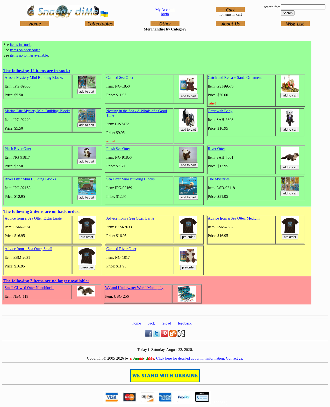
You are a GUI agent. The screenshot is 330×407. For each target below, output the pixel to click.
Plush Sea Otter (118, 149)
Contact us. (234, 358)
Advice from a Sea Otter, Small (28, 249)
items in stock (20, 45)
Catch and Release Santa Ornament (235, 77)
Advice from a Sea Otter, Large (130, 218)
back (151, 323)
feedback (185, 323)
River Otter (216, 149)
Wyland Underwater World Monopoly (134, 288)
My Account (164, 9)
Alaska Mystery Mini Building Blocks (34, 77)
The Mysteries (219, 179)
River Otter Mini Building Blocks (30, 179)
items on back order (25, 50)
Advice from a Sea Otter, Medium (233, 218)
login (165, 14)
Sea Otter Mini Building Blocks (130, 179)
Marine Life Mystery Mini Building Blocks (37, 111)
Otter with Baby (220, 111)
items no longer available (29, 55)
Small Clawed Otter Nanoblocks (29, 288)
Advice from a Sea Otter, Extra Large (33, 218)
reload (166, 323)
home (136, 323)
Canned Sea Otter (119, 77)
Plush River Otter (18, 149)
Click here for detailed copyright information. (190, 358)
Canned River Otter (121, 249)
